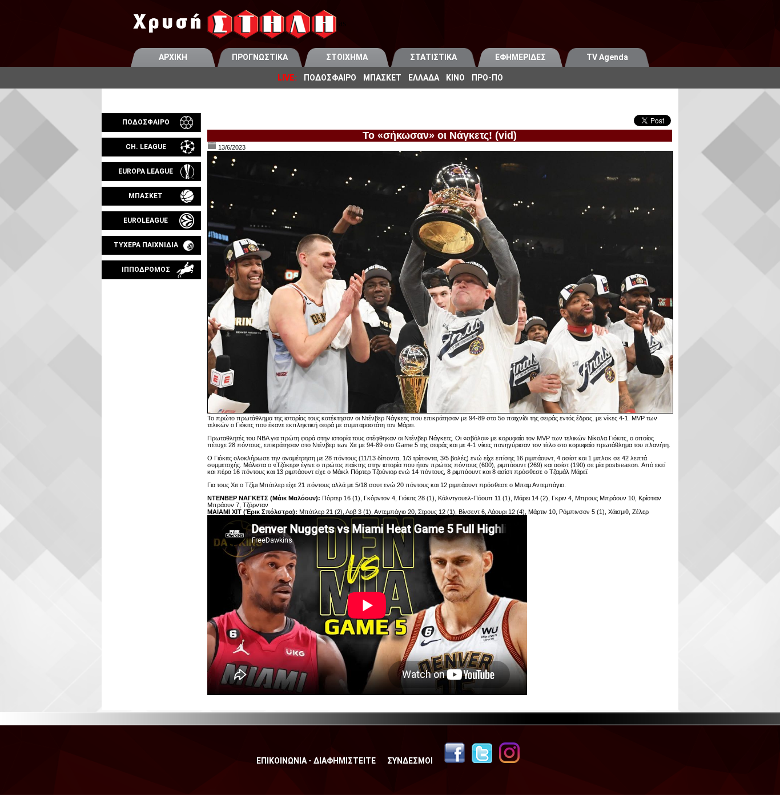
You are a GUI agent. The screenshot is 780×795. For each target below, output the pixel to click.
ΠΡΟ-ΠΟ (487, 77)
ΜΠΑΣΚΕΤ (382, 77)
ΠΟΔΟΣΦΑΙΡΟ (330, 77)
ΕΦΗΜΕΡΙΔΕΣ (520, 57)
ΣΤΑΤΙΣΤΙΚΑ (433, 57)
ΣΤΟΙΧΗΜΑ (347, 57)
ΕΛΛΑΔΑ (423, 77)
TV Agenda (607, 57)
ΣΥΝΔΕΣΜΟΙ (410, 760)
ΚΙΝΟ (455, 77)
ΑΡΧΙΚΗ (173, 57)
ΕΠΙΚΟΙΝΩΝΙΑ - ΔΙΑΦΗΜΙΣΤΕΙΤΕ (316, 760)
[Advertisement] (151, 413)
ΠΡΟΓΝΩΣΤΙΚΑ (260, 57)
